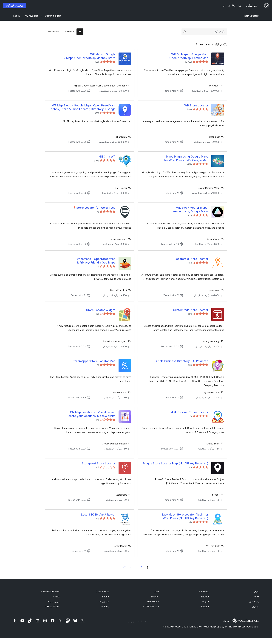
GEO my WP (107, 156)
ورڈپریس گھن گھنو (14, 5)
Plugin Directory (251, 15)
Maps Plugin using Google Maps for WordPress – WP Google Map (186, 158)
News (256, 596)
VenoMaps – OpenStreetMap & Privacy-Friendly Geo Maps (96, 260)
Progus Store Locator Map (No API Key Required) (175, 463)
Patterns (205, 606)
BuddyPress (52, 606)
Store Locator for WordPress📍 (94, 207)
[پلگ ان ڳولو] (184, 31)
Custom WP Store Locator (190, 310)
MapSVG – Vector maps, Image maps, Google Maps (190, 209)
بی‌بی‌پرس (53, 601)
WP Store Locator (196, 105)
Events (105, 596)
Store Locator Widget (100, 310)
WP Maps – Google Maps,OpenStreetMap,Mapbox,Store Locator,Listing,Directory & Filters (90, 56)
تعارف (256, 591)
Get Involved (102, 591)
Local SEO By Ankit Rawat (98, 514)
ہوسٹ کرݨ (254, 601)
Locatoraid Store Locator (191, 259)
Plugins (205, 601)
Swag (105, 606)
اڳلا (124, 567)
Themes (205, 596)
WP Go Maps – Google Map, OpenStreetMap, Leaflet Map (188, 56)
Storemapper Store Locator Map (93, 361)
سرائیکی (225, 621)
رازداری (255, 606)
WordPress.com (50, 591)
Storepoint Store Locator (98, 463)
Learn (156, 591)
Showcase (203, 591)
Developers (153, 601)
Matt (56, 596)
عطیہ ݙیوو (104, 601)
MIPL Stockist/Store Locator (189, 412)
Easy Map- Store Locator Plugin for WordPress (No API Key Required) (185, 516)
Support (155, 596)
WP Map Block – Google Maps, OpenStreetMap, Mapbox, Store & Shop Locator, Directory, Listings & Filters (81, 107)
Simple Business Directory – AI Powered (181, 361)
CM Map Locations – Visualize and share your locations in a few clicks (91, 414)
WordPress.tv (151, 606)
